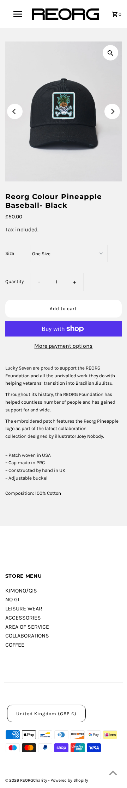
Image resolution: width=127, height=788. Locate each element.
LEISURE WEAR (23, 608)
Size (9, 253)
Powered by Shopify (69, 780)
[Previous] (15, 111)
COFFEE (14, 644)
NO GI (12, 599)
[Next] (112, 111)
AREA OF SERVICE (27, 626)
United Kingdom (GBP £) (46, 713)
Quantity (14, 281)
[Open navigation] (17, 14)
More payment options (63, 345)
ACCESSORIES (23, 617)
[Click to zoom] (110, 52)
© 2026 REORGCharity (26, 780)
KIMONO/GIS (21, 590)
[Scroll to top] (113, 774)
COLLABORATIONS (27, 635)
